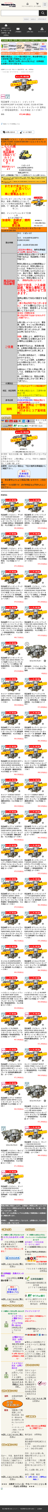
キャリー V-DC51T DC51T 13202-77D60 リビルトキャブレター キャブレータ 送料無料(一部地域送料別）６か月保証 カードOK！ (35, 1068)
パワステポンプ (42, 19)
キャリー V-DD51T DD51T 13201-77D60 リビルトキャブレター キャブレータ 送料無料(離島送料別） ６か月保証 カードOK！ (35, 799)
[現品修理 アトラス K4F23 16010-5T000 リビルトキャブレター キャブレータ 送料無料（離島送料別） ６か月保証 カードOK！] (12, 718)
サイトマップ (42, 31)
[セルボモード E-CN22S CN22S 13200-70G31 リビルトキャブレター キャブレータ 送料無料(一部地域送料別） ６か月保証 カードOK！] (12, 1019)
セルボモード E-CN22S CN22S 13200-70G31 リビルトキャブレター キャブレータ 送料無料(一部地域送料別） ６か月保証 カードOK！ (12, 1033)
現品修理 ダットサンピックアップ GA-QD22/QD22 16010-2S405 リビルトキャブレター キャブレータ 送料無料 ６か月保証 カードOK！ (35, 898)
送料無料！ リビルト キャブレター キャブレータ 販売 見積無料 (35, 668)
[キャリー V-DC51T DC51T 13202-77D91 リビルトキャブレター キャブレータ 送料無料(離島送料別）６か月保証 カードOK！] (35, 752)
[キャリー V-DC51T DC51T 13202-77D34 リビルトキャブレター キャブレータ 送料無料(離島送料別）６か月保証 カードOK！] (12, 786)
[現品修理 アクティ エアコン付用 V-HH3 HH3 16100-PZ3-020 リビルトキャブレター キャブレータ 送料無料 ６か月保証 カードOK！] (35, 817)
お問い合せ (30, 31)
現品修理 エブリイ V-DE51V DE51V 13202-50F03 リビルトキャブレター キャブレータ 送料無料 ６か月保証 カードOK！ (12, 1102)
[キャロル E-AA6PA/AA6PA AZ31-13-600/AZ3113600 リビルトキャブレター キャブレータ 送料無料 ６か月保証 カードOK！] (12, 952)
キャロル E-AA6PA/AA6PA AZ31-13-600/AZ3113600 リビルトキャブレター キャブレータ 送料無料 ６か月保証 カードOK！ (12, 965)
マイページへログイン (27, 6)
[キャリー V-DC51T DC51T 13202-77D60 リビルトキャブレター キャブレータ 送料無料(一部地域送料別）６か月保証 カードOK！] (35, 1055)
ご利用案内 (18, 31)
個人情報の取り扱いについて (9, 1508)
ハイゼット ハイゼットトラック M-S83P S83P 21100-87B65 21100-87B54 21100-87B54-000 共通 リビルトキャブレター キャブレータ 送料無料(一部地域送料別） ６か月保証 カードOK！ (12, 999)
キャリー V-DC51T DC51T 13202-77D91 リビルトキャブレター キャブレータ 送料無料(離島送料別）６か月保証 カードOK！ (35, 765)
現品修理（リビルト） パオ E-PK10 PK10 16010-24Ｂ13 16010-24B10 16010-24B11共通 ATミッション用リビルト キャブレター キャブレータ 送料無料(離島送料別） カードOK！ (35, 1035)
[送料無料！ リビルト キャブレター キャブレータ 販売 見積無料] (35, 653)
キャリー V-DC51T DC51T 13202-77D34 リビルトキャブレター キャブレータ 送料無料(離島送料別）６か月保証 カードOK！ (12, 799)
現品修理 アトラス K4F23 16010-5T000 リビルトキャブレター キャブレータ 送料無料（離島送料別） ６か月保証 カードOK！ (12, 732)
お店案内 (39, 1508)
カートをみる (37, 6)
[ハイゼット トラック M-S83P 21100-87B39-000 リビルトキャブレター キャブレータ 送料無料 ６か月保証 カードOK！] (35, 983)
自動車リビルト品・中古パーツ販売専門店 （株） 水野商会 (6, 31)
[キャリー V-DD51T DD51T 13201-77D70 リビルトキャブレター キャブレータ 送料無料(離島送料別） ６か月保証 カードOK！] (12, 685)
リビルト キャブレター (27, 71)
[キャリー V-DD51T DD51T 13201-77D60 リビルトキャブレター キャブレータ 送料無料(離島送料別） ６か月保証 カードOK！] (35, 786)
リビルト (26, 19)
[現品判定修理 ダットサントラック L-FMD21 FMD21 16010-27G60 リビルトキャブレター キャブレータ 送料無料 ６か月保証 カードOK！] (12, 851)
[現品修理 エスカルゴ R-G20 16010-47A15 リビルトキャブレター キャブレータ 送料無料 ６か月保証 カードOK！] (35, 952)
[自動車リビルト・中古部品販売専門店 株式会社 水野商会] (8, 7)
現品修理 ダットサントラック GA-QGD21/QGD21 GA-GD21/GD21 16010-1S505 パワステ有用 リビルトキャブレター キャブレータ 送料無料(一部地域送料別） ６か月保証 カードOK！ (12, 592)
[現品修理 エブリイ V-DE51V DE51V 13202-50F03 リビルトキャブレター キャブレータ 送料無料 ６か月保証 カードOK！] (12, 1089)
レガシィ (33, 19)
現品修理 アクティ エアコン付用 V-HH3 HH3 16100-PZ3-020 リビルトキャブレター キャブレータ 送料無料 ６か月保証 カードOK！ (35, 831)
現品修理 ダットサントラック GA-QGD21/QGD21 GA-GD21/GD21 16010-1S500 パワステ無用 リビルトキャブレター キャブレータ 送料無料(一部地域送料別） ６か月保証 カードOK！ (35, 555)
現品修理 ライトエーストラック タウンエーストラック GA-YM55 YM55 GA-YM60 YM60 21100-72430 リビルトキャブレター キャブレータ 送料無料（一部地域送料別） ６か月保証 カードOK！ (12, 628)
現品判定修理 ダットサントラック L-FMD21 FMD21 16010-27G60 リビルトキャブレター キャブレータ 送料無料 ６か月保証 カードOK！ (12, 864)
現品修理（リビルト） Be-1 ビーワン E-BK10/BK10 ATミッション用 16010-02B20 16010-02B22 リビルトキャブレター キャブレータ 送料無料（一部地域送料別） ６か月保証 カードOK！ (12, 1157)
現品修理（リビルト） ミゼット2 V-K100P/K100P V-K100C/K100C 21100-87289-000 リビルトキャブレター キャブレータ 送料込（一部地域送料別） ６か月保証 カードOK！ (35, 592)
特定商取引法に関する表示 (27, 1508)
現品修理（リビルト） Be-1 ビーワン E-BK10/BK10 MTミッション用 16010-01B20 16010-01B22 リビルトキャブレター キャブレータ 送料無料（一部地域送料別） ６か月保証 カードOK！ (35, 1112)
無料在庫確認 (39, 250)
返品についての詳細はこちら (11, 124)
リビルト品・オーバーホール (10, 71)
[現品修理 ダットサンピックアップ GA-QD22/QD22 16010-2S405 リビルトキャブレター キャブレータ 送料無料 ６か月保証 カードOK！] (35, 885)
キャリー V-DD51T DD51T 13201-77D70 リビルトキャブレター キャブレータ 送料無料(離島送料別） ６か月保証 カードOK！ (12, 698)
